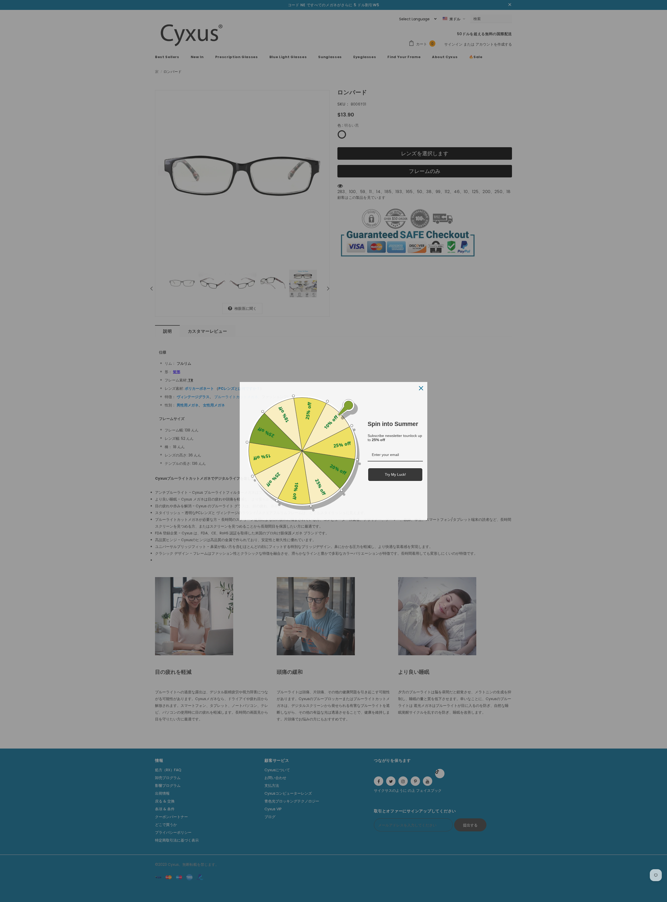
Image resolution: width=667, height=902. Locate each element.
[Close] (421, 388)
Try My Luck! (395, 474)
